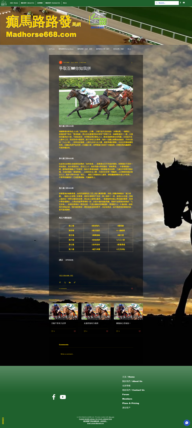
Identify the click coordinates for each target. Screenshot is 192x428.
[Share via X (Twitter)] (65, 282)
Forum (125, 394)
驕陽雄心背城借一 (123, 323)
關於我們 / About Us (132, 381)
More (129, 49)
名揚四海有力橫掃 (91, 323)
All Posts (52, 49)
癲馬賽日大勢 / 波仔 (102, 49)
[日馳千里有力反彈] (63, 311)
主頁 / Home (128, 377)
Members (127, 399)
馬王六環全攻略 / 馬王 (66, 275)
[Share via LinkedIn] (70, 282)
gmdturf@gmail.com (97, 423)
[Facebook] (180, 2)
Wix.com (111, 417)
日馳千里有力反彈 (58, 323)
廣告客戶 (126, 408)
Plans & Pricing (130, 403)
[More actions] (132, 62)
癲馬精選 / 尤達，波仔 (85, 49)
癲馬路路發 (39, 21)
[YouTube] (184, 2)
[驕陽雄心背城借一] (128, 311)
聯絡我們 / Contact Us (133, 390)
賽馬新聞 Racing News (66, 49)
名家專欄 (126, 386)
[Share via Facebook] (60, 282)
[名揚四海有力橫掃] (96, 311)
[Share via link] (75, 282)
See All (141, 299)
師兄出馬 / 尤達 (118, 49)
